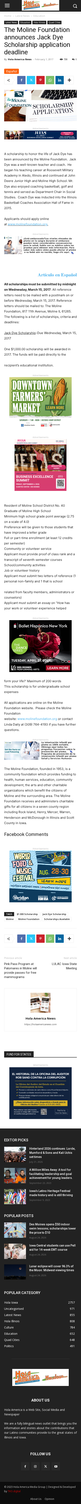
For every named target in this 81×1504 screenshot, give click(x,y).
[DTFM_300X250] (40, 432)
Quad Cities (54, 22)
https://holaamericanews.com (40, 1024)
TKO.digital (14, 1491)
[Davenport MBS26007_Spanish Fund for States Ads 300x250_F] (40, 1118)
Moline (10, 919)
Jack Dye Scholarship (54, 914)
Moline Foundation (28, 919)
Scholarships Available (57, 919)
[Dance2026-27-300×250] (40, 675)
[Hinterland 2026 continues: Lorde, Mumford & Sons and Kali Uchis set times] (15, 1154)
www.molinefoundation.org (27, 224)
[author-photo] (40, 1012)
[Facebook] (21, 80)
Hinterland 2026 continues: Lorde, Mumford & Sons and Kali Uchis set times (52, 1152)
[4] (40, 143)
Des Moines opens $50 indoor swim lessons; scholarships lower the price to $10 (52, 1228)
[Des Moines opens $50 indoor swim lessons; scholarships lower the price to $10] (15, 1230)
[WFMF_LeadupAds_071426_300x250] (40, 906)
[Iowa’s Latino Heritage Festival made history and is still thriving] (15, 1196)
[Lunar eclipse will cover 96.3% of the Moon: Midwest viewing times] (15, 1272)
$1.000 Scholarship (27, 914)
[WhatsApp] (50, 80)
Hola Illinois (39, 22)
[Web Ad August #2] (40, 763)
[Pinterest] (40, 80)
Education (39, 16)
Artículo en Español (57, 274)
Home (7, 16)
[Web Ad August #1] (40, 257)
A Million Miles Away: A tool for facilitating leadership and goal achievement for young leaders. (51, 1174)
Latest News (22, 16)
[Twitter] (31, 80)
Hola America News (20, 59)
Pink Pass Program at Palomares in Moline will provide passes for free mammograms (20, 970)
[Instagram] (35, 1466)
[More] (69, 80)
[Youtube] (56, 1466)
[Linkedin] (59, 80)
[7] (40, 494)
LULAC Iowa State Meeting (64, 966)
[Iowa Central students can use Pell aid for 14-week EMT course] (15, 1251)
